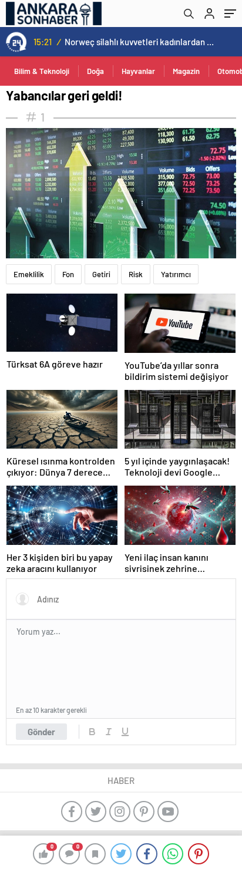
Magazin (186, 71)
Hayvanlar (138, 71)
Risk (136, 274)
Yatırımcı (176, 274)
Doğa (95, 71)
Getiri (101, 274)
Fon (68, 274)
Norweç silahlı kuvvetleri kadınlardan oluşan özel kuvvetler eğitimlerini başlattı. (139, 41)
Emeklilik (29, 274)
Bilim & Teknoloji (41, 71)
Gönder (41, 731)
